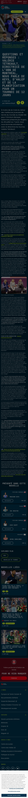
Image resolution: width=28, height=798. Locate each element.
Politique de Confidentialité (16, 788)
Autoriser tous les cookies (14, 795)
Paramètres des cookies (14, 791)
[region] (14, 784)
